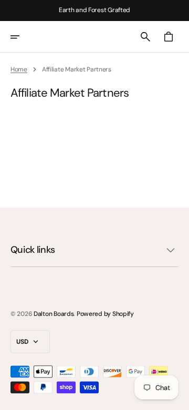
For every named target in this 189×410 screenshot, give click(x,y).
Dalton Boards (54, 314)
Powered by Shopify (105, 314)
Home (18, 69)
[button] (22, 36)
